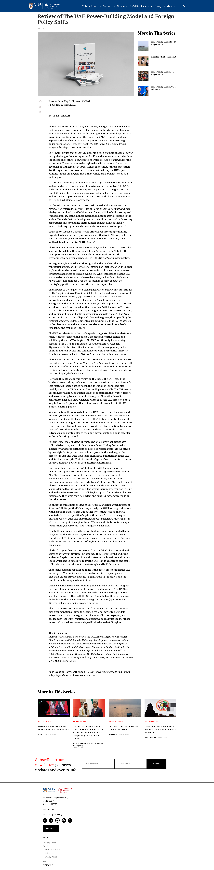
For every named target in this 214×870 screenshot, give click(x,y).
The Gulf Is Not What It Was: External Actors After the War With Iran (160, 729)
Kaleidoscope (50, 853)
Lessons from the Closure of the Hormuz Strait (124, 728)
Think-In (46, 846)
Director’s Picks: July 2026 (163, 57)
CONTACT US (50, 828)
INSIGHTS (47, 838)
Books (45, 861)
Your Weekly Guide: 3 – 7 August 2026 (162, 73)
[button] (184, 6)
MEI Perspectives (44, 721)
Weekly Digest (51, 857)
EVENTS (46, 866)
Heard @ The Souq (53, 849)
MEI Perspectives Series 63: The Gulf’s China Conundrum (53, 728)
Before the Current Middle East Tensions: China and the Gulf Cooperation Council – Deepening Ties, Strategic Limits (88, 732)
